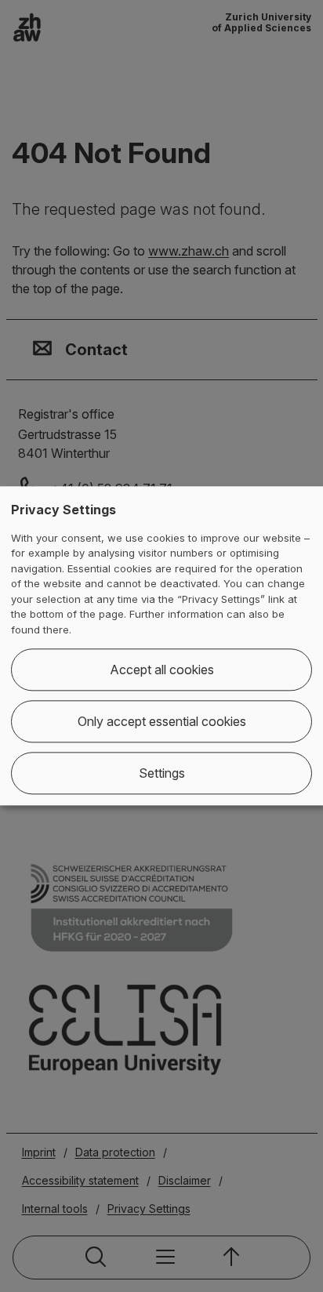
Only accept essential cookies (162, 722)
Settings (162, 774)
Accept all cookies (162, 670)
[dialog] (161, 645)
